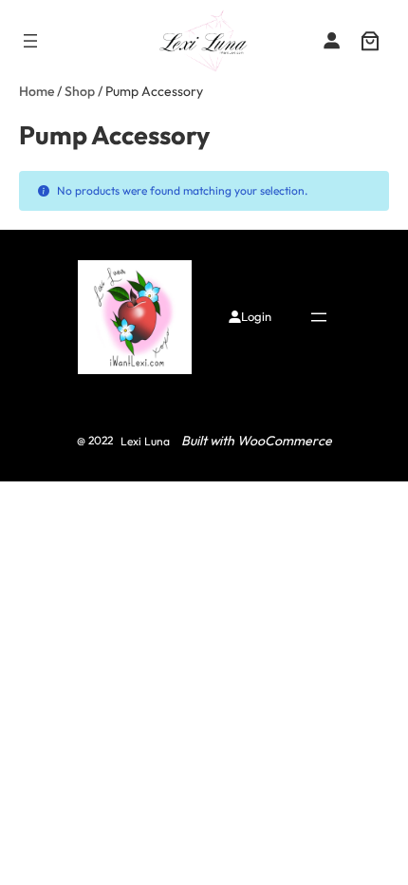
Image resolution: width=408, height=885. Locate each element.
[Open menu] (30, 40)
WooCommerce (284, 440)
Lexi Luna (145, 441)
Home (36, 91)
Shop (80, 91)
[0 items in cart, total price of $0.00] (370, 41)
